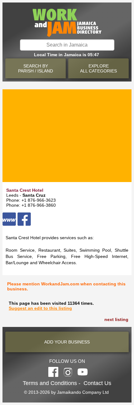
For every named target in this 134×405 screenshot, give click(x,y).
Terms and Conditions (50, 383)
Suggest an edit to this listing (40, 308)
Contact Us (97, 383)
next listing (116, 319)
